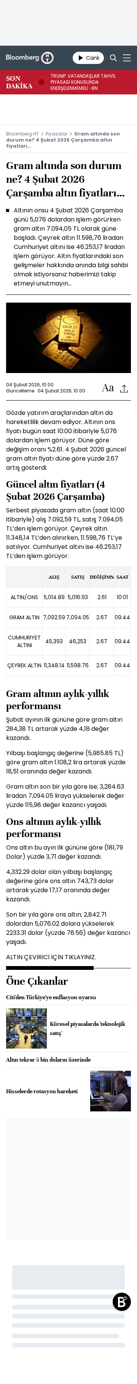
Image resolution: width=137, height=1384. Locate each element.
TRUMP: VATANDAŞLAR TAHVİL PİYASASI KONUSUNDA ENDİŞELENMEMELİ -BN (83, 82)
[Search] (113, 58)
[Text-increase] (108, 388)
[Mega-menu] (127, 58)
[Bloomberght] (30, 58)
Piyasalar (56, 134)
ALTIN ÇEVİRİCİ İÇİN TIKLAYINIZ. (51, 957)
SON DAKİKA (19, 82)
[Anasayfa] (122, 1302)
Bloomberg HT (22, 134)
